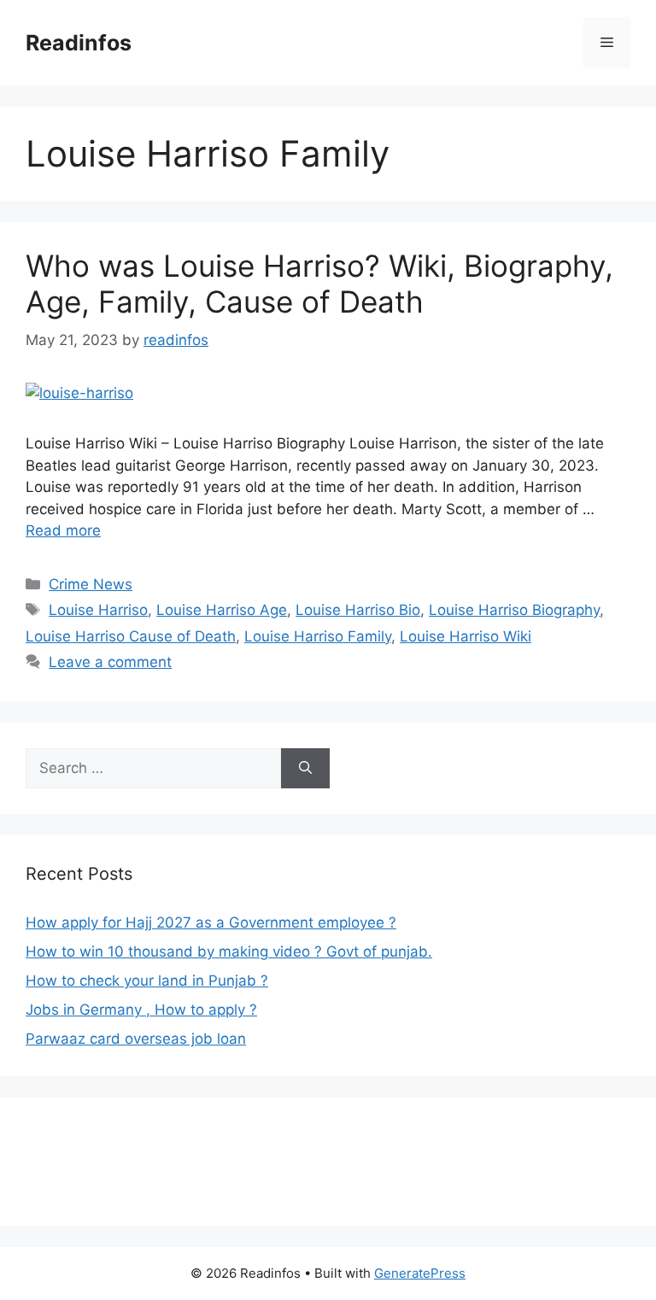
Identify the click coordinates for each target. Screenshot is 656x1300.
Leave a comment (110, 661)
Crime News (90, 584)
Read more (63, 530)
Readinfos (79, 43)
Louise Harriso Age (221, 609)
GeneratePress (420, 1273)
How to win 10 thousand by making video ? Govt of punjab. (229, 951)
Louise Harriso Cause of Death (131, 636)
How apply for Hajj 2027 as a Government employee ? (211, 922)
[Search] (305, 768)
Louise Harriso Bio (358, 609)
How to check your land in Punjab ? (147, 980)
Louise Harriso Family (317, 636)
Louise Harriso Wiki (465, 636)
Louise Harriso (98, 609)
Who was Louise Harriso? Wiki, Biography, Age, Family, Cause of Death (319, 283)
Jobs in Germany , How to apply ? (141, 1009)
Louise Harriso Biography (514, 609)
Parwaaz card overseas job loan (136, 1038)
